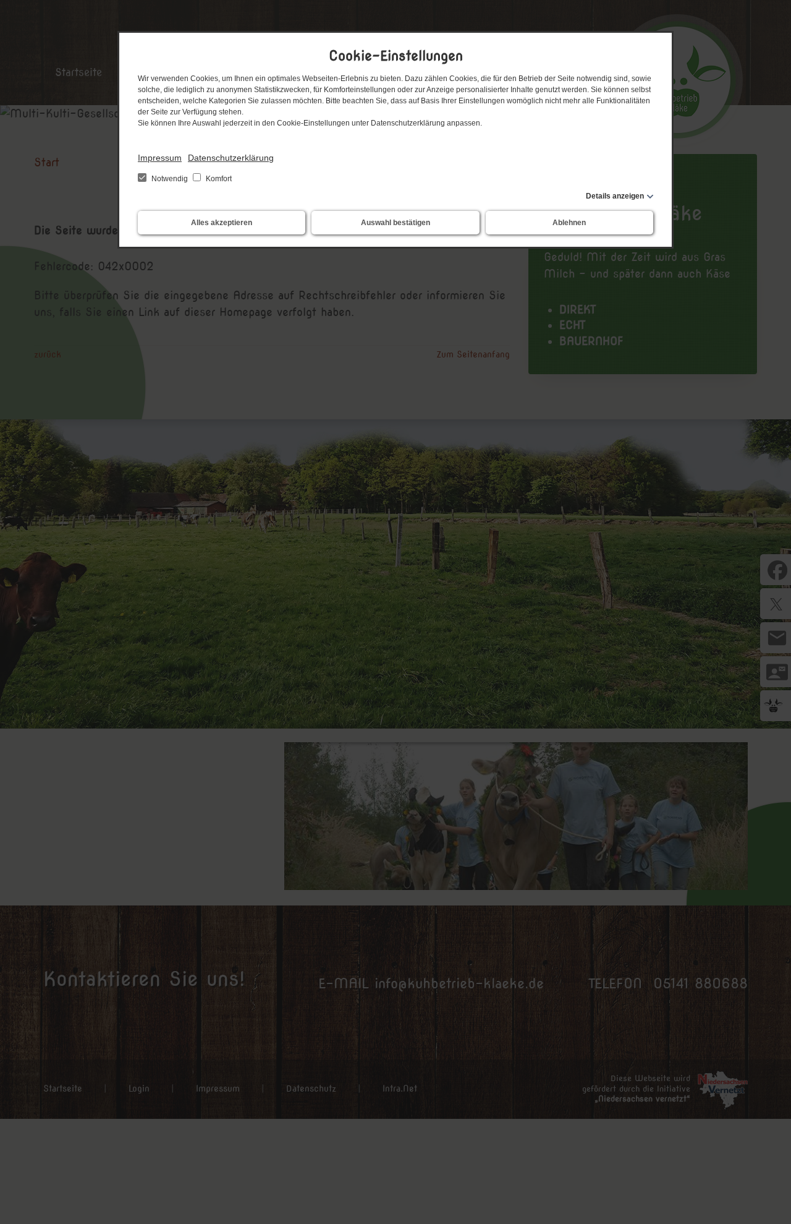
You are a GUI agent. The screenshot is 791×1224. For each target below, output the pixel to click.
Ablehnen (569, 222)
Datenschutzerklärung (231, 158)
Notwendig (170, 178)
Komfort (218, 178)
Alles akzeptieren (221, 222)
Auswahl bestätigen (395, 222)
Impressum (160, 158)
